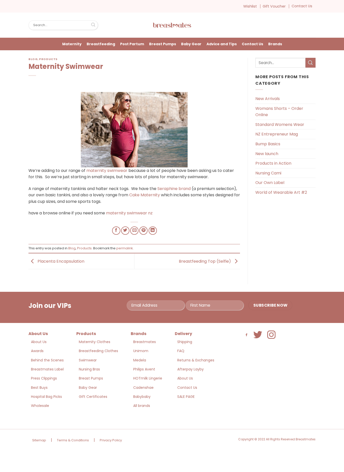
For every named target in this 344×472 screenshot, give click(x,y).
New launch (266, 154)
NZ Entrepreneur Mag (276, 134)
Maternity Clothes (94, 341)
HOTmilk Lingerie (147, 378)
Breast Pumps (162, 43)
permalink (124, 248)
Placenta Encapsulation (60, 261)
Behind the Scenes (47, 360)
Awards (37, 350)
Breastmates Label (47, 369)
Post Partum (132, 43)
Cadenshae (143, 387)
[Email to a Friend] (134, 230)
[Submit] (93, 25)
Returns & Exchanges (195, 360)
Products (48, 59)
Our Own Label (269, 182)
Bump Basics (267, 144)
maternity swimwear (106, 170)
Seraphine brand (174, 189)
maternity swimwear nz (129, 213)
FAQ (180, 350)
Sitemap (39, 440)
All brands (141, 405)
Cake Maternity (145, 195)
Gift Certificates (93, 396)
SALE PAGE (186, 396)
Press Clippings (44, 378)
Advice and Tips (222, 43)
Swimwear (88, 360)
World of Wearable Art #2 (281, 192)
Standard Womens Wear (279, 124)
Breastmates (144, 341)
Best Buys (39, 387)
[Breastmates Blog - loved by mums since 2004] (172, 25)
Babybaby (142, 396)
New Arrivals (267, 99)
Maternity (72, 43)
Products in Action (273, 163)
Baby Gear (191, 43)
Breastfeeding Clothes (98, 350)
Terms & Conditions (73, 440)
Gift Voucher (274, 6)
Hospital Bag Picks (46, 396)
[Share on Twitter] (125, 230)
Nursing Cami (268, 173)
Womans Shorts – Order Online (279, 112)
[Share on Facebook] (116, 230)
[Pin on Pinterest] (143, 230)
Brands (275, 43)
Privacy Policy (111, 440)
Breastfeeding (101, 43)
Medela (139, 360)
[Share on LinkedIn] (153, 230)
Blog (33, 59)
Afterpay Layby (190, 369)
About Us (39, 341)
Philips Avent (144, 369)
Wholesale (40, 405)
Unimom (140, 350)
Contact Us (302, 6)
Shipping (184, 341)
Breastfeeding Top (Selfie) (205, 261)
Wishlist (250, 6)
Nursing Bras (89, 369)
